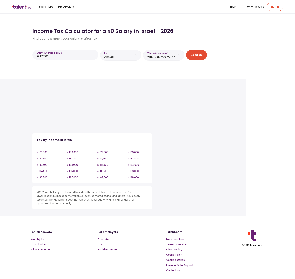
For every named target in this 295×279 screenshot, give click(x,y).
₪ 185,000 (72, 171)
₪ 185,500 (102, 171)
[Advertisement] (92, 107)
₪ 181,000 (72, 158)
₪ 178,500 (42, 152)
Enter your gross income (49, 52)
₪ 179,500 (102, 152)
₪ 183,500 (102, 165)
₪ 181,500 (102, 158)
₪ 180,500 (42, 158)
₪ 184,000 (133, 165)
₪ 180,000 (133, 152)
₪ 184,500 (42, 171)
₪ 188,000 (133, 177)
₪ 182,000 (133, 158)
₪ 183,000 (72, 165)
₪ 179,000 (72, 152)
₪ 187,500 (102, 177)
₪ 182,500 (42, 165)
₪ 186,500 (42, 177)
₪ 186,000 (133, 171)
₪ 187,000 (72, 177)
